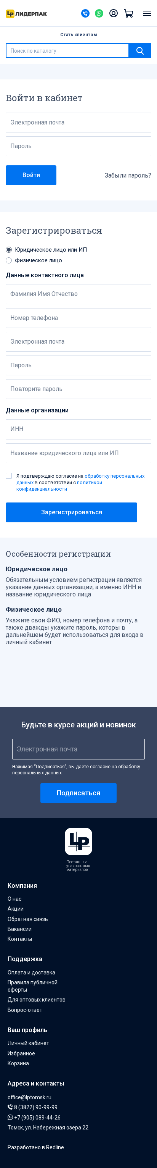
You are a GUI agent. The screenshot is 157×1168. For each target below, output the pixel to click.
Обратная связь (28, 919)
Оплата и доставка (31, 972)
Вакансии (20, 929)
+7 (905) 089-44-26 (37, 1118)
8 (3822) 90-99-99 (35, 1107)
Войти (31, 175)
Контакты (20, 939)
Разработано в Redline (36, 1147)
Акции (16, 909)
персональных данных (37, 772)
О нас (14, 899)
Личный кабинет (28, 1043)
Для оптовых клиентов (37, 1000)
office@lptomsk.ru (29, 1097)
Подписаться (78, 793)
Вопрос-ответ (25, 1010)
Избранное (21, 1053)
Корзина (18, 1063)
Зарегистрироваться (71, 512)
